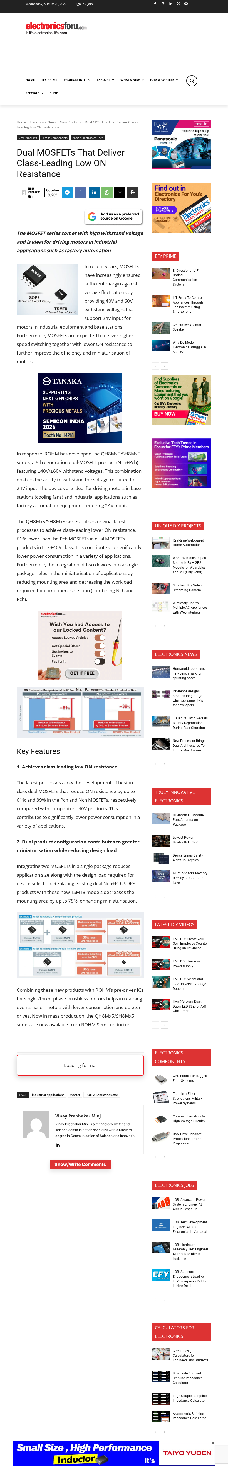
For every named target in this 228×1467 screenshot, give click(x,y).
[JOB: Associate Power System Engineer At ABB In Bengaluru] (161, 1203)
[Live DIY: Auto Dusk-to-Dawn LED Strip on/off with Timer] (161, 1005)
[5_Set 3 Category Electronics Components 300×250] (181, 231)
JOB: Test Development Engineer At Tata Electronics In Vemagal (190, 1227)
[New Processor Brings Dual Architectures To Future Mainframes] (161, 744)
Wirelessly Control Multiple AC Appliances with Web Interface (190, 608)
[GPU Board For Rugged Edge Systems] (161, 1079)
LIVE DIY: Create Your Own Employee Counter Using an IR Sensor (190, 943)
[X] (178, 4)
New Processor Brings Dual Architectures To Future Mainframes (189, 745)
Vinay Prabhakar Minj (34, 192)
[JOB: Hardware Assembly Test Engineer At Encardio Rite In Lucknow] (161, 1248)
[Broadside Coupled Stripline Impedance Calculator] (161, 1376)
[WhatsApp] (107, 192)
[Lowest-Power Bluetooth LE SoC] (161, 841)
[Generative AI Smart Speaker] (161, 328)
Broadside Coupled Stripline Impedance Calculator (187, 1378)
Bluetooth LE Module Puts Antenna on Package (188, 820)
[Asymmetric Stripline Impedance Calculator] (161, 1417)
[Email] (119, 192)
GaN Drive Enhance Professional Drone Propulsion (187, 1139)
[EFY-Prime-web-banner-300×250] (181, 486)
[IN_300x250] (181, 168)
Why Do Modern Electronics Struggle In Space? (189, 347)
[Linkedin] (170, 4)
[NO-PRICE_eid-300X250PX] (181, 423)
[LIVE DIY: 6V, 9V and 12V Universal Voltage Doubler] (161, 982)
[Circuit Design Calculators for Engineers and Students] (161, 1354)
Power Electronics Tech (87, 138)
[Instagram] (163, 4)
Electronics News (43, 122)
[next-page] (164, 366)
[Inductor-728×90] (114, 1464)
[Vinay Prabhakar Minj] (24, 192)
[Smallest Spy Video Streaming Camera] (161, 588)
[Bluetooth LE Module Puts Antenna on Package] (161, 818)
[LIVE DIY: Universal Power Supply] (161, 964)
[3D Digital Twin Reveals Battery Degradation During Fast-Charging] (161, 721)
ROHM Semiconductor (102, 1095)
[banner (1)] (80, 678)
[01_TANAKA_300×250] (80, 441)
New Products (70, 122)
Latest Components (55, 138)
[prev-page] (155, 366)
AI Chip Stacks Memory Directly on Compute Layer (190, 878)
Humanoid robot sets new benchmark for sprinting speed (189, 673)
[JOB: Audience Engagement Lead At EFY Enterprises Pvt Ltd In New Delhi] (161, 1275)
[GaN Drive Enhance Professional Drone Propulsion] (161, 1137)
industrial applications (48, 1095)
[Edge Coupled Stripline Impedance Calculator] (161, 1399)
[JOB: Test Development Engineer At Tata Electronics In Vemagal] (161, 1225)
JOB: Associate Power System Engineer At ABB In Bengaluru (189, 1204)
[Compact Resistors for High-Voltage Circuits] (161, 1119)
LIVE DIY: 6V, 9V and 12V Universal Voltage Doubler (189, 984)
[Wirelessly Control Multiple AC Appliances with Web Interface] (161, 606)
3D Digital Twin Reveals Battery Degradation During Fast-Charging (190, 723)
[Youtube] (186, 4)
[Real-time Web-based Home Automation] (161, 543)
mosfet (75, 1095)
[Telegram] (67, 192)
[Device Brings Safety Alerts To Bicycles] (161, 858)
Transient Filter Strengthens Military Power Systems (188, 1098)
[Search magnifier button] (192, 81)
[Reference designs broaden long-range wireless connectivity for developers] (161, 694)
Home (21, 122)
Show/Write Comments (80, 1164)
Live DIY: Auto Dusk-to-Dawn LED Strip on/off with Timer (189, 1006)
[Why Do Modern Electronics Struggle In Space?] (161, 345)
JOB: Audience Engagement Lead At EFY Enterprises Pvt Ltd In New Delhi (190, 1279)
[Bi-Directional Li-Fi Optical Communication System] (161, 274)
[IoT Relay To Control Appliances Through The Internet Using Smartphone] (161, 301)
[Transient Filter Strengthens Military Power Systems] (161, 1097)
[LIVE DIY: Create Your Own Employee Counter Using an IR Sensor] (161, 942)
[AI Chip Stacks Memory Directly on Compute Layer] (161, 876)
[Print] (132, 192)
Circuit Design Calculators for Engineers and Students (190, 1355)
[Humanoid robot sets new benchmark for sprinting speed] (161, 672)
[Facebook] (155, 4)
